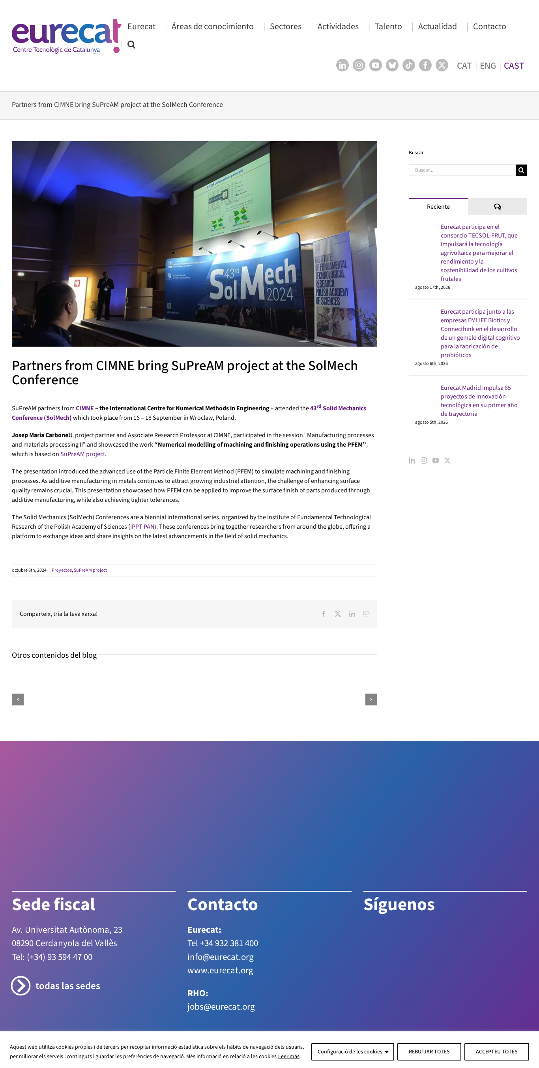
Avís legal (174, 968)
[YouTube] (435, 460)
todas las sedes (68, 905)
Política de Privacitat (221, 968)
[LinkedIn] (412, 460)
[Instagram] (424, 460)
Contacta (144, 968)
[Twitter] (447, 460)
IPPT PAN (142, 526)
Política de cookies (281, 968)
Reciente (438, 206)
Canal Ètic (406, 968)
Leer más (288, 1057)
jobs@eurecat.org (221, 925)
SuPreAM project (82, 454)
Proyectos (62, 570)
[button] (131, 44)
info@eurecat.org (220, 875)
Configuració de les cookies (350, 1052)
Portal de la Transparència (350, 968)
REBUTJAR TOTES (429, 1052)
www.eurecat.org (220, 889)
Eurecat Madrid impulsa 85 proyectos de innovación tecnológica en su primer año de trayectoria (479, 400)
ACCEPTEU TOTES (497, 1052)
